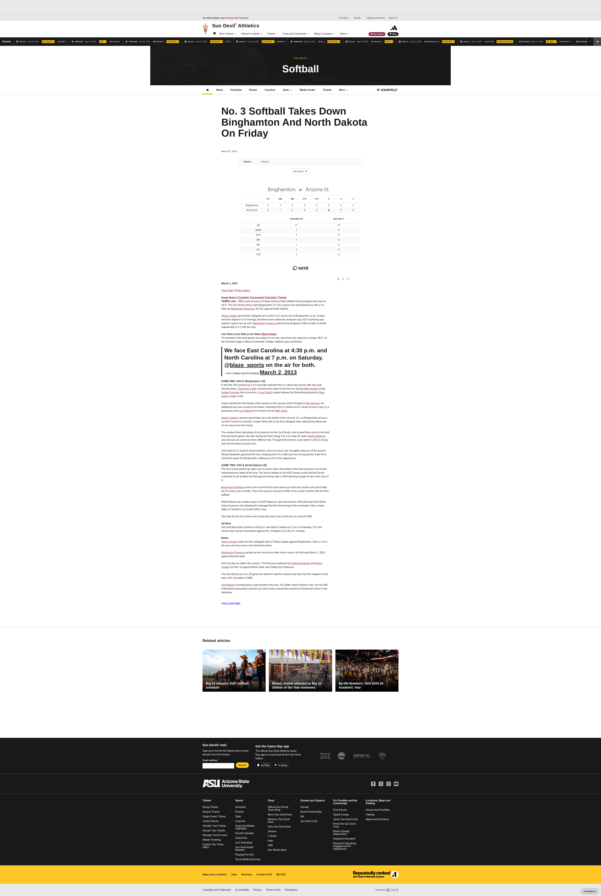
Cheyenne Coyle (247, 388)
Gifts (270, 845)
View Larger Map (230, 603)
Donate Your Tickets (214, 830)
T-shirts (272, 836)
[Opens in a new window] (375, 874)
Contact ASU (264, 874)
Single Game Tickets (214, 816)
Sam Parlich (266, 392)
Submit (242, 765)
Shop (394, 34)
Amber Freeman (230, 392)
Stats (286, 90)
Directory (246, 874)
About (343, 33)
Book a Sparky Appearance (341, 832)
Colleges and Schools (375, 18)
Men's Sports (226, 33)
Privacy (257, 889)
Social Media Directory (247, 859)
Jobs (234, 874)
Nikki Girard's (310, 388)
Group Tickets (210, 807)
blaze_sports (247, 365)
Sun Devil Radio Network (244, 848)
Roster (253, 90)
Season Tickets (211, 811)
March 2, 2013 (278, 372)
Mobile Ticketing (212, 839)
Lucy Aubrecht (246, 410)
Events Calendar (244, 833)
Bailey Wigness (317, 436)
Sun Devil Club (308, 821)
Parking (370, 814)
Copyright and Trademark (217, 889)
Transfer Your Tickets (214, 826)
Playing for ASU (244, 854)
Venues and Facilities (378, 810)
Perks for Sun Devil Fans (344, 825)
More (342, 90)
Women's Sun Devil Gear (279, 820)
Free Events (340, 810)
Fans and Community (294, 33)
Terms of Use (273, 889)
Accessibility (242, 889)
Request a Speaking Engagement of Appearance (344, 846)
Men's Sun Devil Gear (280, 814)
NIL (302, 816)
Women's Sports (250, 33)
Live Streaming (243, 842)
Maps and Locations (215, 874)
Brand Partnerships (311, 811)
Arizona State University (238, 18)
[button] (597, 41)
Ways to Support (323, 33)
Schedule (236, 90)
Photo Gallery (242, 290)
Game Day (241, 838)
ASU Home (344, 18)
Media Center (309, 91)
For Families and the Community (345, 802)
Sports (239, 800)
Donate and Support (312, 800)
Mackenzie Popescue (243, 308)
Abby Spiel (281, 410)
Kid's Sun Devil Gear (279, 826)
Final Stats (227, 290)
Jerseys (272, 831)
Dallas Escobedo (300, 563)
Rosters (239, 811)
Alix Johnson (313, 403)
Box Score (298, 171)
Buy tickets (378, 34)
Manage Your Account (215, 835)
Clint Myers (227, 585)
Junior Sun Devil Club (345, 819)
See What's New (277, 850)
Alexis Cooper (229, 315)
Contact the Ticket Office (213, 846)
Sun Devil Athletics (235, 25)
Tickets (271, 33)
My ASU (357, 18)
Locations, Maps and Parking (378, 802)
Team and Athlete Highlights (245, 827)
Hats (270, 840)
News (219, 90)
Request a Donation (344, 838)
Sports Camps (341, 814)
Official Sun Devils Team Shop (278, 808)
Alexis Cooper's (230, 417)
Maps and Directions (377, 819)
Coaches (270, 90)
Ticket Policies (211, 821)
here (287, 341)
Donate (304, 807)
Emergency (291, 889)
